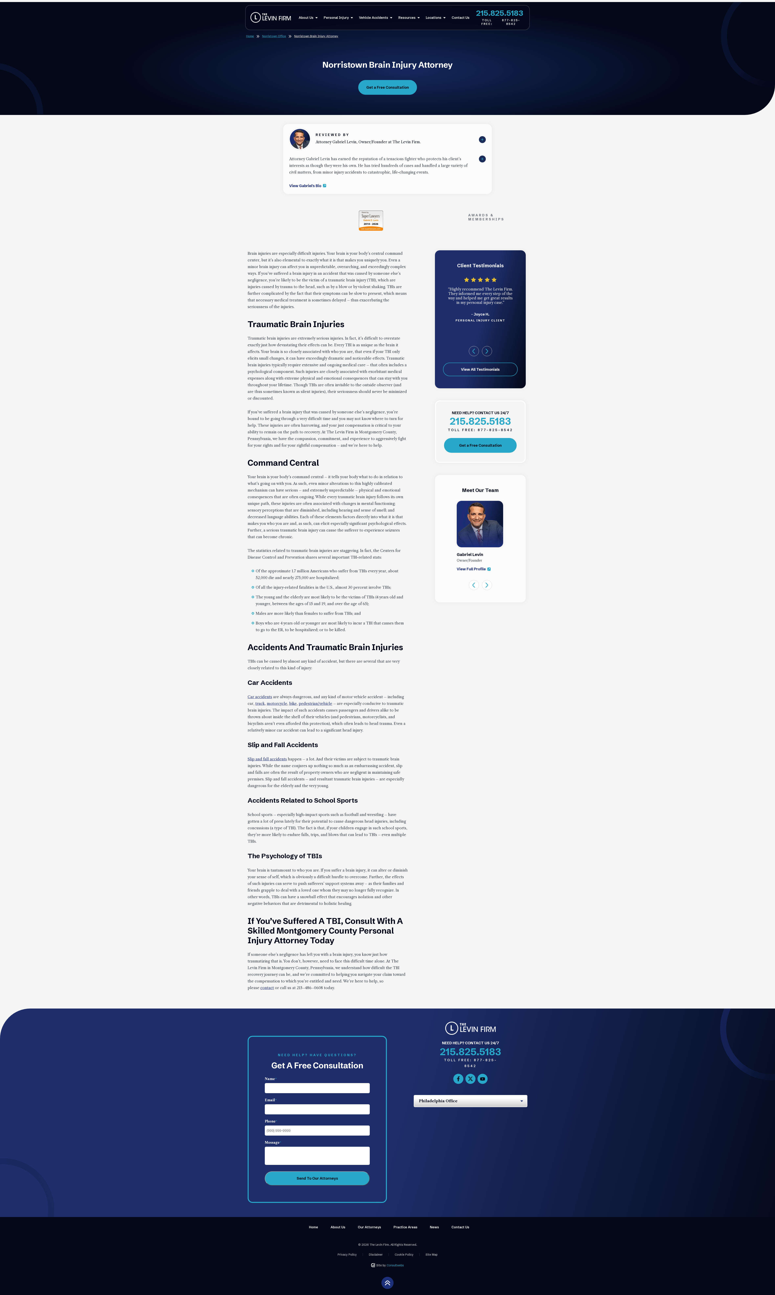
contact (267, 988)
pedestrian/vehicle (315, 703)
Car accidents (260, 697)
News (434, 1227)
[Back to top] (387, 1282)
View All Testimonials (480, 369)
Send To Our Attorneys (317, 1178)
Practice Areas (405, 1227)
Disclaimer (376, 1254)
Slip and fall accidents (267, 759)
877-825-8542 (500, 22)
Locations (434, 18)
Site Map (432, 1254)
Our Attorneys (369, 1227)
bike (293, 703)
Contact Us (460, 18)
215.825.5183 (499, 13)
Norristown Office (274, 36)
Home (250, 36)
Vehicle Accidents (374, 18)
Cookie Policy (404, 1254)
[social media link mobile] (458, 1079)
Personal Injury (337, 18)
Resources (407, 18)
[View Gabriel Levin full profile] (300, 131)
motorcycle (277, 703)
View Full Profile (472, 569)
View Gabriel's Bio (305, 185)
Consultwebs (395, 1265)
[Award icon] (371, 213)
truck (260, 703)
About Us (306, 18)
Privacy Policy (347, 1254)
